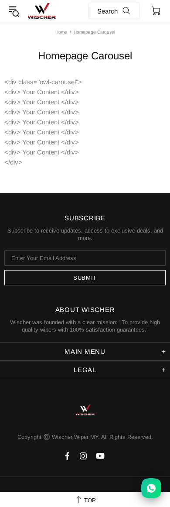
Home (61, 32)
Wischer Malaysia (42, 11)
